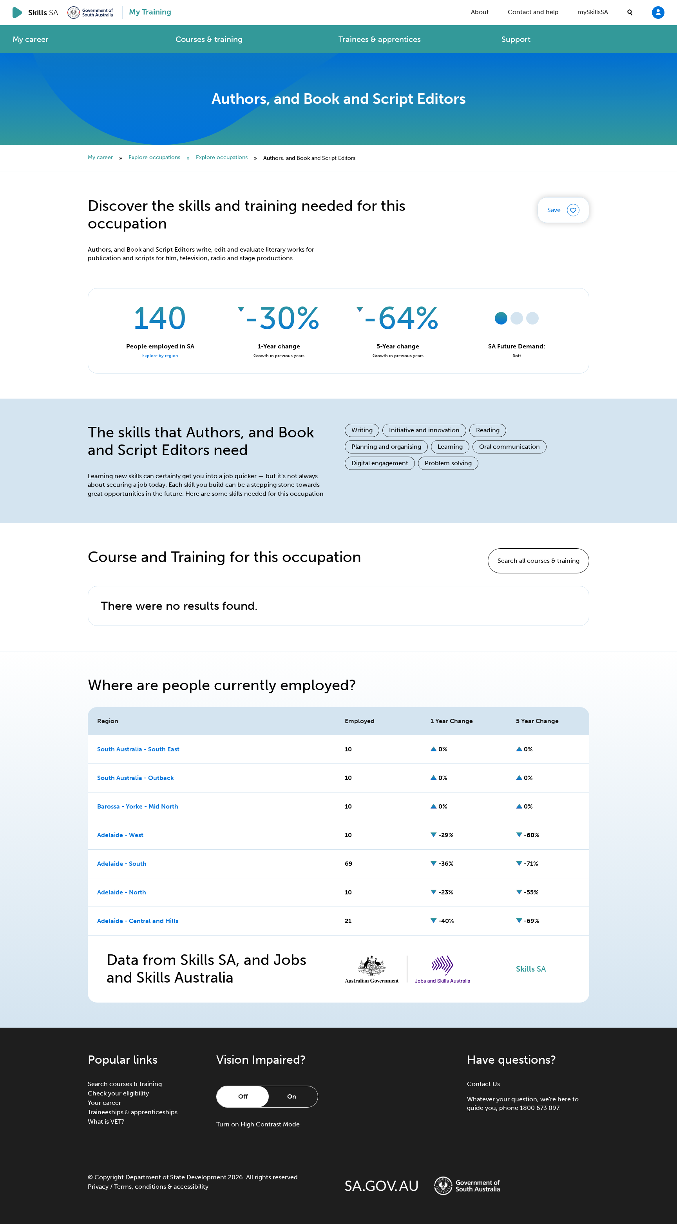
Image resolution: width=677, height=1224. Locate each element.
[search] (630, 12)
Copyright (109, 1177)
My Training (150, 11)
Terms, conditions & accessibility (161, 1186)
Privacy (98, 1186)
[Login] (658, 12)
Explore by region (160, 355)
